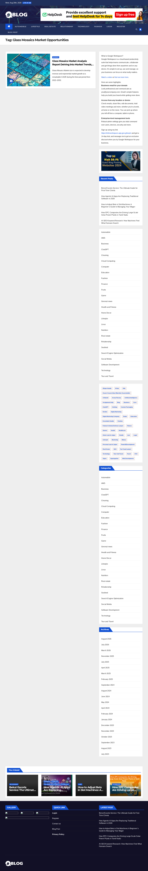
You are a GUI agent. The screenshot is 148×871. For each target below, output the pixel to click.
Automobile (20, 26)
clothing (114, 407)
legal (135, 435)
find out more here (121, 77)
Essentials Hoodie (108, 421)
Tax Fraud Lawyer (125, 449)
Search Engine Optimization (112, 353)
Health (113, 430)
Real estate (50, 26)
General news (106, 301)
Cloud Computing (108, 261)
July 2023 (105, 754)
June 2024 (105, 696)
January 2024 (106, 719)
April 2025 (105, 668)
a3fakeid (105, 398)
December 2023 (107, 725)
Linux (103, 324)
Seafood (104, 347)
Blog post (13, 32)
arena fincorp (116, 398)
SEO (115, 449)
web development (128, 458)
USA (136, 454)
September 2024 (107, 685)
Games (105, 430)
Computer (105, 267)
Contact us (56, 824)
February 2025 (107, 679)
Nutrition (104, 330)
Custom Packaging (127, 407)
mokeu (124, 440)
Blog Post (56, 829)
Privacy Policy (58, 834)
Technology (83, 26)
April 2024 (105, 708)
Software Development (110, 365)
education (134, 416)
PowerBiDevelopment (127, 444)
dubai (125, 416)
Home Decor (106, 313)
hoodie (121, 435)
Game (103, 295)
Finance (104, 284)
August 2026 (106, 639)
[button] (136, 29)
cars (134, 402)
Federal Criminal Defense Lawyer (113, 426)
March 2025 (106, 673)
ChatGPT (105, 249)
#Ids (124, 388)
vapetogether (114, 458)
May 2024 (105, 702)
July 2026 (105, 645)
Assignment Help (108, 402)
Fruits (103, 290)
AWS (103, 238)
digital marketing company (111, 416)
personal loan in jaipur (110, 444)
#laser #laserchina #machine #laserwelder (116, 393)
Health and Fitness (108, 307)
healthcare (122, 430)
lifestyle (105, 440)
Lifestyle (35, 26)
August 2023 (106, 748)
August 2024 (106, 691)
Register (121, 26)
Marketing (115, 440)
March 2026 (106, 650)
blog (118, 402)
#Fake (117, 388)
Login (109, 26)
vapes (105, 458)
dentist (105, 412)
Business (56, 57)
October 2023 (106, 737)
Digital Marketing (116, 412)
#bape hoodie (107, 388)
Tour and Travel (107, 376)
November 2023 (107, 731)
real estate (106, 449)
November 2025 (107, 656)
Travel (129, 454)
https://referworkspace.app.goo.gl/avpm (116, 133)
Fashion (98, 26)
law (128, 435)
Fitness (129, 426)
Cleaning (105, 255)
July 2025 (105, 662)
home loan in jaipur (109, 435)
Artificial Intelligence (131, 398)
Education (105, 272)
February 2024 (107, 714)
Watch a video (106, 77)
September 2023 (107, 743)
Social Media (106, 359)
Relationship (66, 26)
